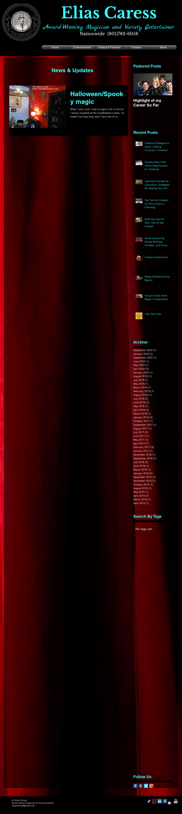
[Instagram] (154, 801)
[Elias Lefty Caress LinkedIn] (159, 801)
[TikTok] (149, 801)
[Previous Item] (139, 84)
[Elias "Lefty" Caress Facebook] (135, 786)
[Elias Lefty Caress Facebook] (170, 804)
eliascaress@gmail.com (23, 805)
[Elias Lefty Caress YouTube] (175, 801)
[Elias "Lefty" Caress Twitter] (146, 786)
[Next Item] (166, 84)
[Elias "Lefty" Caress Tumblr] (141, 786)
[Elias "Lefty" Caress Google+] (151, 786)
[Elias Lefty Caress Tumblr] (165, 801)
